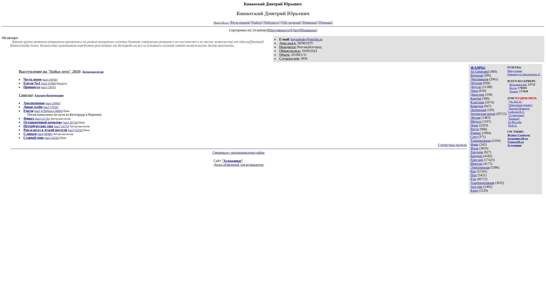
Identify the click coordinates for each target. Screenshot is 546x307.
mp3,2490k (55, 111)
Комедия (476, 106)
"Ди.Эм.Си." (515, 101)
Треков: (513, 91)
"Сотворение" (516, 115)
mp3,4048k (45, 134)
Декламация (479, 79)
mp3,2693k (50, 79)
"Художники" (232, 161)
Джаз (474, 91)
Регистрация (240, 22)
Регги (474, 129)
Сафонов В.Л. (516, 111)
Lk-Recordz (515, 122)
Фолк (474, 148)
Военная (476, 75)
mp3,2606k (53, 103)
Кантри (475, 98)
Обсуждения (291, 22)
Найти (256, 22)
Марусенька (514, 70)
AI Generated (479, 71)
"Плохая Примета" (519, 108)
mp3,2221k (52, 137)
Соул (474, 137)
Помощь (325, 22)
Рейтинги (271, 22)
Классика (477, 102)
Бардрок (476, 156)
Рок (473, 171)
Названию (308, 30)
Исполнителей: (518, 84)
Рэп (473, 179)
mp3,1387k (48, 87)
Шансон (476, 163)
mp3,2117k (42, 118)
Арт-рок (476, 186)
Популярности (279, 30)
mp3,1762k (50, 107)
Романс (475, 133)
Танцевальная (480, 140)
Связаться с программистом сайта (238, 152)
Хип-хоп (476, 160)
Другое (475, 87)
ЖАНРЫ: (478, 68)
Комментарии (54, 95)
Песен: (513, 88)
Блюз (474, 190)
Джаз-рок (477, 94)
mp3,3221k (75, 130)
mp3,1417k (61, 126)
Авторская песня (482, 114)
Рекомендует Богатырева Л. (523, 74)
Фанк (474, 144)
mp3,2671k (70, 122)
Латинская (478, 110)
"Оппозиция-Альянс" (520, 105)
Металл (475, 121)
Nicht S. (512, 125)
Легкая (475, 117)
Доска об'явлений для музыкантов (238, 165)
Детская (476, 83)
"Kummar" (514, 118)
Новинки (309, 22)
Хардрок (476, 152)
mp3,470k (41, 111)
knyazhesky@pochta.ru (306, 39)
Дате (295, 30)
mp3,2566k (48, 83)
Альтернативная (482, 183)
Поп (473, 175)
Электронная (479, 167)
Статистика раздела (452, 145)
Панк (474, 125)
